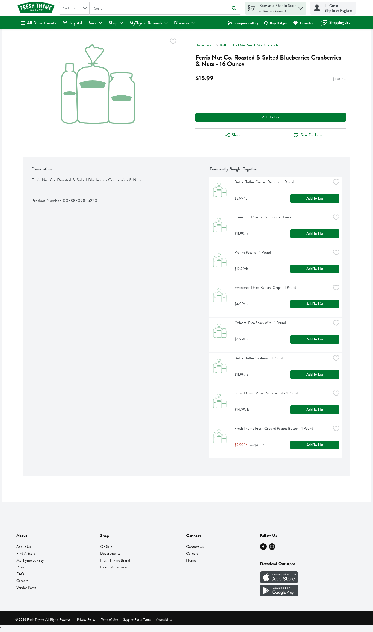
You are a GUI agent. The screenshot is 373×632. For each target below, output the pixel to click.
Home (191, 560)
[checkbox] (173, 42)
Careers (22, 581)
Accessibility (164, 619)
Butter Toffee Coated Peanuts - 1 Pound (264, 182)
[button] (300, 7)
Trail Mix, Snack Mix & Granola (256, 45)
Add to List (270, 117)
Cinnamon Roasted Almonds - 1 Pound (264, 217)
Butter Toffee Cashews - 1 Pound (259, 358)
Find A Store (25, 553)
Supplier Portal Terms (137, 619)
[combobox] (74, 8)
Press (20, 567)
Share (236, 135)
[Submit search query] (234, 8)
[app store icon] (279, 581)
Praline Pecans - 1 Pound (253, 252)
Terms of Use (109, 619)
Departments (110, 553)
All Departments (41, 23)
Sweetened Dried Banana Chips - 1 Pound (265, 287)
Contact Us (195, 547)
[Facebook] (263, 548)
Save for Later (312, 135)
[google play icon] (279, 595)
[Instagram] (272, 548)
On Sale (106, 547)
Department (204, 45)
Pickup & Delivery (113, 567)
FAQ (20, 574)
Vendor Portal (26, 588)
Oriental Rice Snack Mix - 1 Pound (260, 323)
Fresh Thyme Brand (115, 560)
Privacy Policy (86, 619)
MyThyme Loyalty (30, 560)
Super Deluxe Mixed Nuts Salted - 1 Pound (266, 393)
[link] (243, 23)
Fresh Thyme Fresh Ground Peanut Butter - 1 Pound (274, 428)
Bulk (223, 45)
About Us (23, 547)
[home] (37, 8)
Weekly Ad (72, 23)
